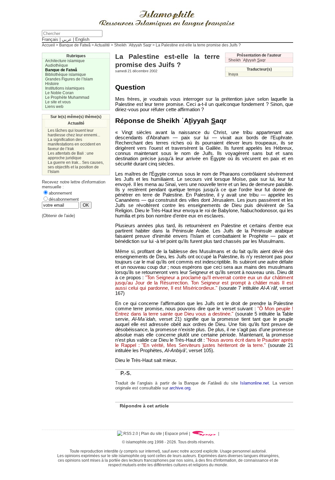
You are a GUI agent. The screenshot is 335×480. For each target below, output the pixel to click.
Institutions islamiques (64, 88)
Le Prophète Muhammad (67, 97)
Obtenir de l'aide (58, 215)
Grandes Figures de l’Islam (69, 79)
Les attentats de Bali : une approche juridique (71, 155)
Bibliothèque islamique (65, 74)
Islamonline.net (254, 383)
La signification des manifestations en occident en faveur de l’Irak (74, 144)
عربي (67, 39)
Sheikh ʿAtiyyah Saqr (132, 45)
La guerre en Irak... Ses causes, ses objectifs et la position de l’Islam (76, 167)
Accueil (48, 45)
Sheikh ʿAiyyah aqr (247, 60)
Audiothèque (56, 65)
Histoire (52, 83)
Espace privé (176, 433)
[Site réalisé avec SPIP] (204, 433)
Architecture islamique (65, 61)
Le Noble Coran (59, 93)
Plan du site (151, 433)
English (82, 39)
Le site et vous (58, 102)
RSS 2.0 (130, 433)
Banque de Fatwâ (75, 45)
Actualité (102, 45)
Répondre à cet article (144, 405)
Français (50, 39)
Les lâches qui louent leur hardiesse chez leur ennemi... (74, 132)
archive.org (179, 388)
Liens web (54, 106)
